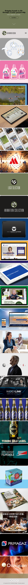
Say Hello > (14, 17)
